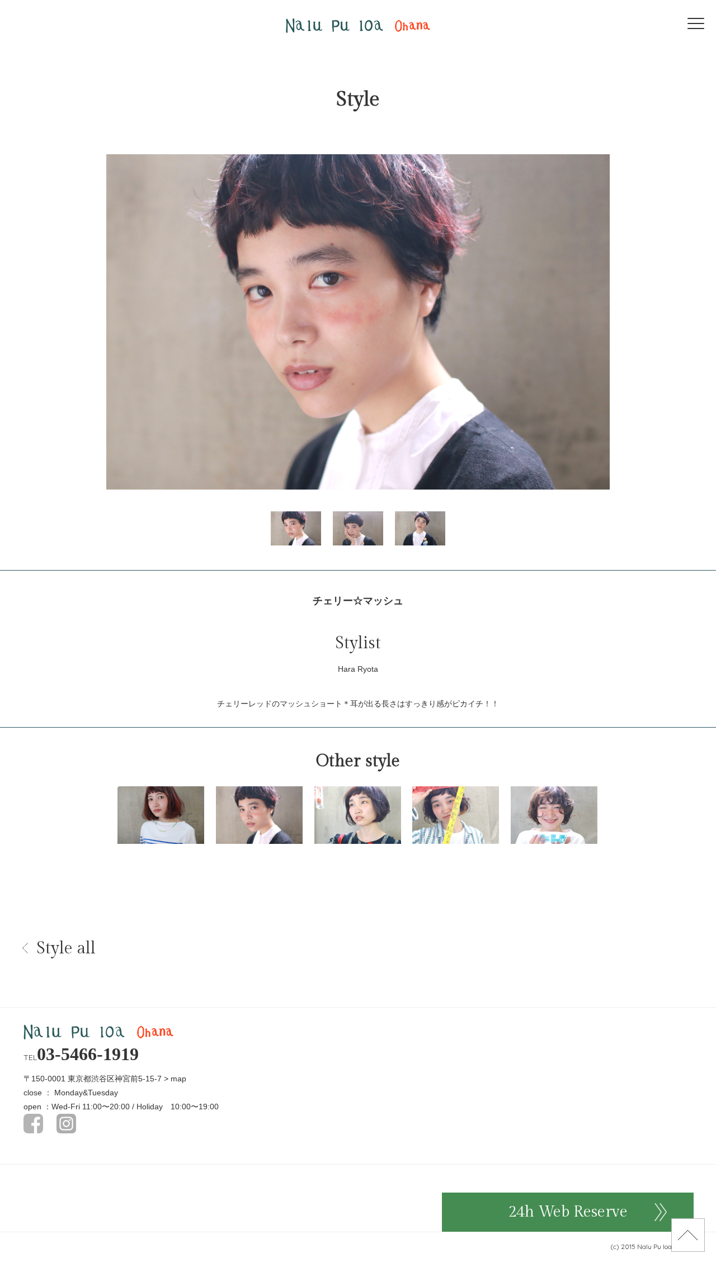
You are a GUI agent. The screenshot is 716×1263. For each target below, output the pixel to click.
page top (688, 1235)
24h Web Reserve (568, 1212)
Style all (66, 948)
